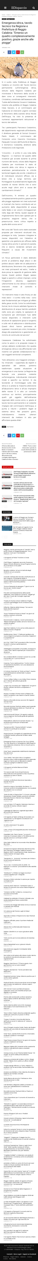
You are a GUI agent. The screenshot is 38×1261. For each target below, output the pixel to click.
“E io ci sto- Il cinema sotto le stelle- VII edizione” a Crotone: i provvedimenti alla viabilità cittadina (20, 866)
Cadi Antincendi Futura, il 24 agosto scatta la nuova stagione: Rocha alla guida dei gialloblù (19, 715)
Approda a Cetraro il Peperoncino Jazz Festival (19, 916)
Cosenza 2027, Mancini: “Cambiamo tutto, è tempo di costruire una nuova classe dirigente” (19, 886)
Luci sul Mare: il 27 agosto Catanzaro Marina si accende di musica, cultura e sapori (19, 805)
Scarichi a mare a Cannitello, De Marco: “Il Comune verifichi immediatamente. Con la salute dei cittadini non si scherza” (20, 788)
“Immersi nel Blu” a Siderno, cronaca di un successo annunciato (18, 893)
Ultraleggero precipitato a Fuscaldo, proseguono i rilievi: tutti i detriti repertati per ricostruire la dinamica (20, 650)
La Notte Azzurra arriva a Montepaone (16, 1124)
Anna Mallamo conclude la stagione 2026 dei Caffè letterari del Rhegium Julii (18, 1196)
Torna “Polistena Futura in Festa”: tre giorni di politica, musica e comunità (19, 614)
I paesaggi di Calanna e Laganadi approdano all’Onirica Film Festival (18, 811)
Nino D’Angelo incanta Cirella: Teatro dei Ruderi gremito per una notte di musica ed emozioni (19, 1028)
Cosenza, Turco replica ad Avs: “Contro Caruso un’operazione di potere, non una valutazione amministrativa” (19, 664)
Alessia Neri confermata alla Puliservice (17, 927)
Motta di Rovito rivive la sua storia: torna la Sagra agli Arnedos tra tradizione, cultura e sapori (20, 983)
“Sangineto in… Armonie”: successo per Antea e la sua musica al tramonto (19, 859)
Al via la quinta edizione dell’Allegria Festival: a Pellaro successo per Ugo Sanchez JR (19, 1218)
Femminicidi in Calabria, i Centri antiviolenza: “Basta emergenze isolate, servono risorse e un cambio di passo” (19, 621)
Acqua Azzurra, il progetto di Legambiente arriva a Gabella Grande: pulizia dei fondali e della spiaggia (20, 735)
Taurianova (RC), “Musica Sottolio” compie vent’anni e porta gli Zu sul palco (18, 728)
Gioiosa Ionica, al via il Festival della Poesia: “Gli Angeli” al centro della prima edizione (19, 1053)
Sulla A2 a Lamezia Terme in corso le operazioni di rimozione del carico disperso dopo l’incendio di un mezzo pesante (20, 1131)
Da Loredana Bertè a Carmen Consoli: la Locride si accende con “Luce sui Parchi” (20, 657)
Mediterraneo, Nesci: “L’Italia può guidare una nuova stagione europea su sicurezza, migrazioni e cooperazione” (20, 636)
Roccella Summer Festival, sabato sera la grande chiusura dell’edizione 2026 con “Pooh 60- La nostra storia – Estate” (20, 708)
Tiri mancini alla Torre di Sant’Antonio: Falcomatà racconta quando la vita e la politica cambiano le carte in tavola (19, 773)
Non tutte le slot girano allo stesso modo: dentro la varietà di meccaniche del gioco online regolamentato (20, 957)
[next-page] (6, 506)
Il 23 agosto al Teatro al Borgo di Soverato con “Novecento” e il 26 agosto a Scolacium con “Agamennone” (19, 818)
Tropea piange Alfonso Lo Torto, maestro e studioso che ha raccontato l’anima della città (19, 1066)
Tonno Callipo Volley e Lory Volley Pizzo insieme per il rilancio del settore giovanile (20, 680)
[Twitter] (14, 52)
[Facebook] (9, 52)
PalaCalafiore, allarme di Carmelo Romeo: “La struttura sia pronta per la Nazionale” (18, 721)
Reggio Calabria (10, 19)
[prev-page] (3, 506)
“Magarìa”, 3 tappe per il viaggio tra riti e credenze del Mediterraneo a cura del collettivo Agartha (19, 1139)
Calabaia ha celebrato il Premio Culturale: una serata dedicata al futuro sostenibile (19, 899)
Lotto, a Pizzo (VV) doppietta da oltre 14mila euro (20, 830)
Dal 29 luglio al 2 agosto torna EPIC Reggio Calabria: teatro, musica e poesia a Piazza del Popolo (23, 529)
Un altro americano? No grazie (14, 825)
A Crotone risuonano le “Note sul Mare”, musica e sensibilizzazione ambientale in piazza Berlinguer (19, 672)
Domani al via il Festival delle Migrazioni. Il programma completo (18, 1189)
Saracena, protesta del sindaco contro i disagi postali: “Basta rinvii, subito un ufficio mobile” (19, 1060)
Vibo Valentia (12, 1259)
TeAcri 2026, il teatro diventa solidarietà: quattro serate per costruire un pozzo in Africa (20, 1014)
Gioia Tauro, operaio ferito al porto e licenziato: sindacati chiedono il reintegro (19, 1034)
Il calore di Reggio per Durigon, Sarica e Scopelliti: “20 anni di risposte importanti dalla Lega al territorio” (24, 520)
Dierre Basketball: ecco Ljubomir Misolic (17, 944)
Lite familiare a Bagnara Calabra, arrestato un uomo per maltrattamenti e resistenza (18, 1085)
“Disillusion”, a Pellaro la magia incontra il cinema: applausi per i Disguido (17, 873)
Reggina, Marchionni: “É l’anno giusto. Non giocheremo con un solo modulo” (18, 964)
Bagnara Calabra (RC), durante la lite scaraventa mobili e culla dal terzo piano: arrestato (19, 1047)
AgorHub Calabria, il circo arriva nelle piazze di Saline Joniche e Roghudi (19, 628)
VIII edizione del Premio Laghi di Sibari (17, 911)
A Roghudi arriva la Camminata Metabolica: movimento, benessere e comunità (18, 1225)
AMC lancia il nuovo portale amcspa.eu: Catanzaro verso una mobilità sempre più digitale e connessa (17, 990)
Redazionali (7, 512)
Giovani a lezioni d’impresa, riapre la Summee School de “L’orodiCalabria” (19, 1119)
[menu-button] (5, 7)
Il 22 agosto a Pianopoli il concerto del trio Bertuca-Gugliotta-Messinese (18, 1212)
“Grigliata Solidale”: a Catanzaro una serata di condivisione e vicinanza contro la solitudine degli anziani (18, 1156)
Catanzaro (23, 1257)
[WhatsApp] (22, 52)
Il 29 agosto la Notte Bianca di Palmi (16, 767)
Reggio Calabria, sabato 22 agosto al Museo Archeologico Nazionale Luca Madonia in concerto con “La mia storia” (18, 1182)
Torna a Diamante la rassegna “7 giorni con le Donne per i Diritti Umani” (19, 587)
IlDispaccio (6, 1257)
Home (3, 15)
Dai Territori (10, 426)
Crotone (5, 1259)
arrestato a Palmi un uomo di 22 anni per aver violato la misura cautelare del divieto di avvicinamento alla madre (19, 1164)
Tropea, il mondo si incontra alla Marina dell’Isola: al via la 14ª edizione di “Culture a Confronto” (18, 1021)
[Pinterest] (18, 52)
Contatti (9, 1254)
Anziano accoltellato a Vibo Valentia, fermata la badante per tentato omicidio (19, 1073)
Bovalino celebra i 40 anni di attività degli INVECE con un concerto (17, 571)
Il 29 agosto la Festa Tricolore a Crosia (16, 557)
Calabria (8, 15)
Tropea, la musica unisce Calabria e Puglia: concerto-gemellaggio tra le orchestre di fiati (18, 601)
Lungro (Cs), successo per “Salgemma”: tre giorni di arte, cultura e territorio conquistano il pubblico (20, 687)
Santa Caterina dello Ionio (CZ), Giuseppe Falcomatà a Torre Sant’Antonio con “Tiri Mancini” (17, 1006)
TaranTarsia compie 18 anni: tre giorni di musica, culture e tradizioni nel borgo (20, 1041)
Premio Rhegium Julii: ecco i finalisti (16, 1113)
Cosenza (29, 1257)
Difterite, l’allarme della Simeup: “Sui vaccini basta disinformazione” (18, 608)
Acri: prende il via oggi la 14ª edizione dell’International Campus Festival (16, 1231)
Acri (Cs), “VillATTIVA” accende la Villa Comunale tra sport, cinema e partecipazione (20, 643)
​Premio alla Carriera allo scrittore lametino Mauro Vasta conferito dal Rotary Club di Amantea (18, 998)
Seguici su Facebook (29, 1254)
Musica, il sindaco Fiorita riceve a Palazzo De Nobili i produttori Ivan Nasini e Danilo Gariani (19, 694)
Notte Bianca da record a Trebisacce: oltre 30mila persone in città (18, 1079)
